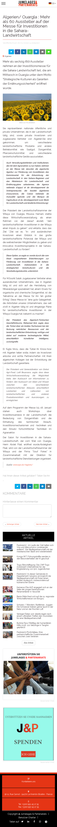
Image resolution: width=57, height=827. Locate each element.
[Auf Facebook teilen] (17, 51)
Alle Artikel (28, 643)
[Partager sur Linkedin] (30, 486)
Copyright (13, 814)
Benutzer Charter (27, 817)
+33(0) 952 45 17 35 (30, 804)
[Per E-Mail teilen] (42, 51)
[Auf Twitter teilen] (11, 51)
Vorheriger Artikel (12, 524)
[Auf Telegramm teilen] (36, 51)
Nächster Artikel (42, 524)
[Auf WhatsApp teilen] (30, 51)
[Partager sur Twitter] (17, 486)
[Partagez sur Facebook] (34, 821)
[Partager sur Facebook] (24, 486)
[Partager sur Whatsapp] (36, 486)
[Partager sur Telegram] (42, 486)
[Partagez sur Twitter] (22, 821)
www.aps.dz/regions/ (23, 465)
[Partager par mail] (48, 486)
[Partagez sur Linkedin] (28, 821)
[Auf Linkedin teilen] (24, 51)
